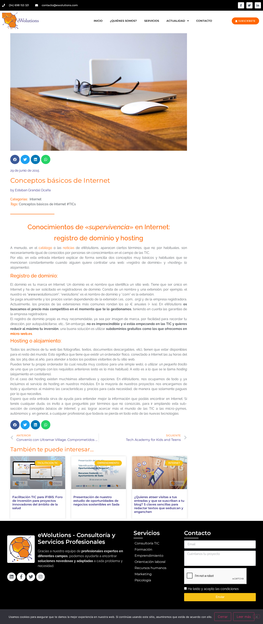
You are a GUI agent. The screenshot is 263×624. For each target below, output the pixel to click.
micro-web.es (21, 334)
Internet (36, 199)
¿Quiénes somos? (123, 20)
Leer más (244, 617)
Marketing (143, 574)
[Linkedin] (11, 577)
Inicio (98, 20)
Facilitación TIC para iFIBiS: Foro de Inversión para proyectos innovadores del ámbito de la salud (37, 502)
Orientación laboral (150, 562)
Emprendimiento (149, 556)
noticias (68, 248)
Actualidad (175, 20)
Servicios (151, 20)
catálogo (45, 248)
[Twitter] (249, 5)
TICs (72, 204)
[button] (15, 159)
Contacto (204, 20)
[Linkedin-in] (258, 5)
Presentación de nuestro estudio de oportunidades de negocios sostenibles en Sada (96, 500)
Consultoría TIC (147, 543)
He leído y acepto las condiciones (213, 589)
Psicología (143, 580)
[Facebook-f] (241, 5)
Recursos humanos (150, 568)
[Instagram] (40, 577)
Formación (143, 549)
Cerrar (223, 617)
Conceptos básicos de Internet (42, 204)
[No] (256, 616)
